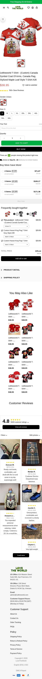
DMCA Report (21, 670)
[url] (19, 595)
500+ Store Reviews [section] (16, 90)
